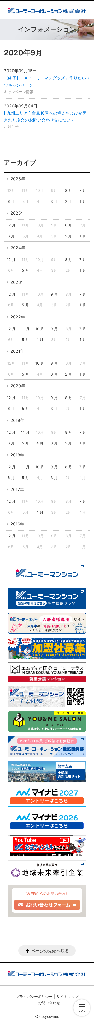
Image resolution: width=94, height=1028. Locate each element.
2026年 (17, 178)
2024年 (17, 247)
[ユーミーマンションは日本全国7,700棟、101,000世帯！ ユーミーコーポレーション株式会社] (47, 9)
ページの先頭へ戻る (50, 950)
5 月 (25, 270)
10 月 (39, 329)
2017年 (17, 489)
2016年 (17, 523)
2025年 (17, 213)
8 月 (68, 190)
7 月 (82, 190)
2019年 (17, 420)
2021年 (17, 351)
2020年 (17, 385)
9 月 (54, 294)
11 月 (25, 329)
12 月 (11, 225)
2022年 (17, 316)
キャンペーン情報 (18, 91)
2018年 (17, 455)
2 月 (68, 201)
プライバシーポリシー (34, 996)
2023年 (17, 282)
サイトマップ (67, 996)
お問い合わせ (49, 1002)
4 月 (39, 339)
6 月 (11, 201)
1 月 (83, 201)
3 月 (54, 201)
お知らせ (11, 126)
